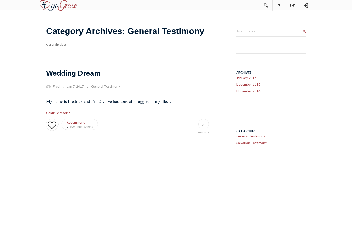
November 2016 (248, 91)
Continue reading (58, 112)
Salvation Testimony (251, 143)
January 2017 (246, 78)
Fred (56, 86)
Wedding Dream (73, 73)
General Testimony (105, 86)
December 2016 (248, 84)
